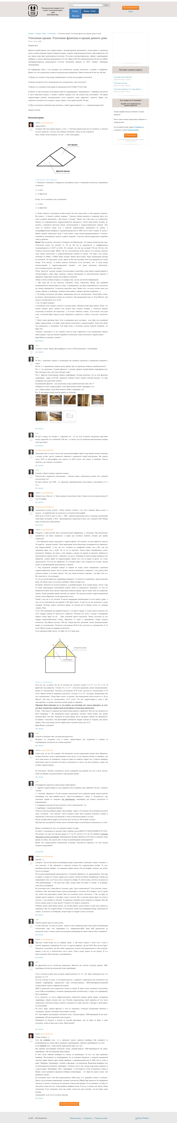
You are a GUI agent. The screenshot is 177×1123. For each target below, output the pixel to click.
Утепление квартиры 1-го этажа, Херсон (127, 89)
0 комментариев (132, 130)
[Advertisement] (88, 24)
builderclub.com (33, 10)
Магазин (75, 16)
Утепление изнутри (120, 83)
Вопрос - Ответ (90, 11)
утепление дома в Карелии (123, 77)
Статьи (75, 11)
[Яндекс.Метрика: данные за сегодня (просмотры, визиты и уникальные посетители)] (142, 1118)
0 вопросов (138, 127)
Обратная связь (75, 1118)
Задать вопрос (130, 135)
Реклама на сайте (101, 1118)
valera (37, 123)
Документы (88, 1118)
